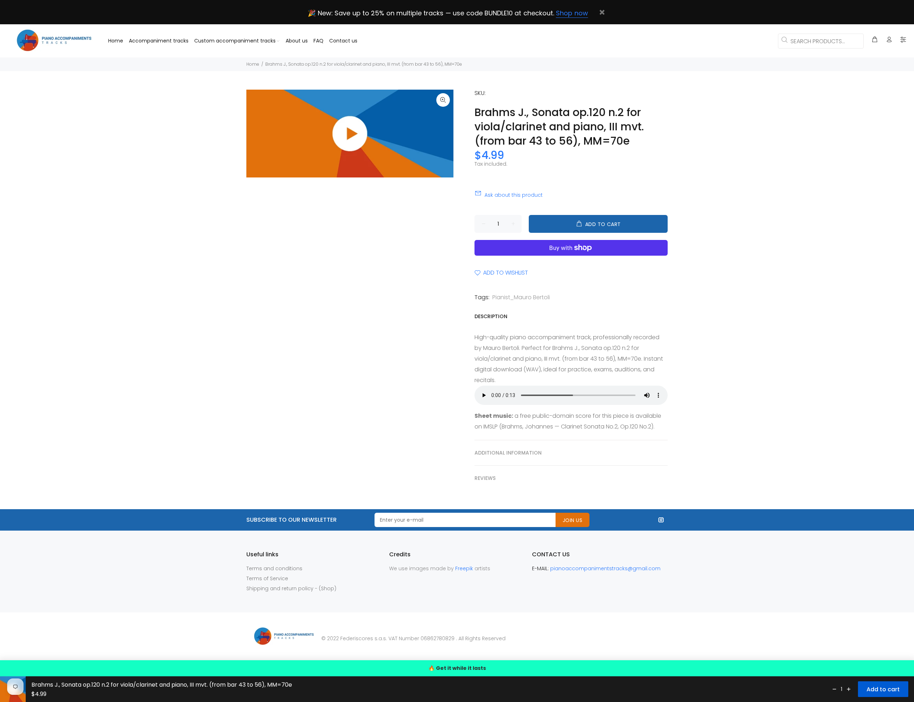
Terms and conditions (274, 568)
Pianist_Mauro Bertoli (521, 297)
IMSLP (490, 426)
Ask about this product (513, 195)
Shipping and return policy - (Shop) (291, 588)
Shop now (572, 13)
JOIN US (572, 520)
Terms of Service (267, 578)
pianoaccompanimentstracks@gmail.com (605, 568)
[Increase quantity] (848, 689)
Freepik (464, 568)
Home (252, 64)
